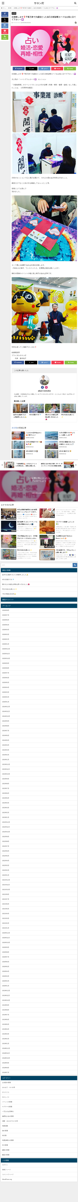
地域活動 (5, 1126)
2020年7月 (5, 957)
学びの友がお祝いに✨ (9, 589)
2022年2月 (5, 870)
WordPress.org (7, 1179)
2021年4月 (5, 913)
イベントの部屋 (7, 1102)
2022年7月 (5, 846)
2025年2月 (5, 697)
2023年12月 (6, 764)
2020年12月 (6, 933)
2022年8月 (5, 841)
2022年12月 (6, 822)
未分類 (14, 13)
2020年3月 (5, 976)
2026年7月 (5, 615)
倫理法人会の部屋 (8, 1116)
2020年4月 (5, 971)
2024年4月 (5, 745)
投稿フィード (6, 1169)
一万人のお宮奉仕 (8, 1111)
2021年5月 (5, 908)
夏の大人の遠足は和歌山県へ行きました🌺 (16, 584)
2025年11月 (6, 653)
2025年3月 (5, 692)
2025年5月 (5, 682)
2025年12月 (6, 649)
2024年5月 (5, 740)
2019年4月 (5, 1029)
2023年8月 (5, 783)
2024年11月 (6, 711)
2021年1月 (5, 928)
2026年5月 (5, 624)
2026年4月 (5, 629)
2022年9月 (5, 836)
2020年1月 (5, 985)
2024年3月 (5, 750)
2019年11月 (6, 995)
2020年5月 (5, 966)
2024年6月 (5, 735)
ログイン (5, 1164)
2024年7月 (5, 730)
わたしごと (5, 1097)
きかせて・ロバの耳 (8, 1087)
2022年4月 (5, 860)
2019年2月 (5, 1038)
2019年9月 (5, 1005)
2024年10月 (6, 716)
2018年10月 (6, 1058)
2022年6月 (5, 851)
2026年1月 (5, 644)
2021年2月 (5, 923)
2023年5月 (5, 798)
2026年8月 (5, 610)
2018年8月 (5, 1067)
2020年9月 (5, 947)
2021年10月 (6, 889)
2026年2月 (5, 639)
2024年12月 (6, 706)
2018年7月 (5, 1072)
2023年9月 (5, 778)
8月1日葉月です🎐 (8, 579)
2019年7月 (5, 1014)
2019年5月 (5, 1024)
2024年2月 (5, 754)
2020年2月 (5, 981)
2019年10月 (6, 1000)
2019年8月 (5, 1010)
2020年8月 (5, 952)
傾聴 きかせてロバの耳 (10, 1121)
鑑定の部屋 (5, 1154)
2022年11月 (6, 827)
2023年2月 (5, 812)
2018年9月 (5, 1063)
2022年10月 (6, 831)
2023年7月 (5, 788)
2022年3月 (5, 865)
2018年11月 (6, 1053)
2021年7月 (5, 899)
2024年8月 (5, 726)
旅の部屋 (5, 1130)
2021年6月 (5, 904)
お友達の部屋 (6, 1082)
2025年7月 (5, 673)
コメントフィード (8, 1174)
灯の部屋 (5, 1145)
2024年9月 (5, 721)
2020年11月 (6, 937)
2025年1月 (5, 701)
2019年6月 (5, 1019)
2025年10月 (6, 658)
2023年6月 (5, 793)
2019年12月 (6, 990)
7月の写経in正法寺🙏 (9, 594)
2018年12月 (6, 1048)
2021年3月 (5, 918)
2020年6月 (5, 961)
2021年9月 (5, 894)
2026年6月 (5, 620)
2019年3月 (5, 1034)
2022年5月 (5, 855)
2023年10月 (6, 774)
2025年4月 (5, 687)
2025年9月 (5, 663)
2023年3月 (5, 807)
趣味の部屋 (5, 1150)
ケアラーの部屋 (7, 1106)
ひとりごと (5, 1092)
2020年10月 (6, 942)
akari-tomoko (44, 391)
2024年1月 (5, 759)
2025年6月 (5, 677)
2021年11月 (6, 884)
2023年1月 (5, 817)
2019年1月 (5, 1043)
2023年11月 (6, 769)
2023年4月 (5, 803)
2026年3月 (5, 634)
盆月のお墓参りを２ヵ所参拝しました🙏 (15, 574)
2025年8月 (5, 668)
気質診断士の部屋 (8, 1140)
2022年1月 (5, 875)
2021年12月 (6, 880)
